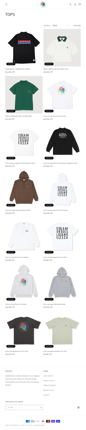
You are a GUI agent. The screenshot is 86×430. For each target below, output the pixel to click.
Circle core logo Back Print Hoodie (15, 304)
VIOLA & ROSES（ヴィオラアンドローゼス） (22, 425)
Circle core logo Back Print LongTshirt (17, 257)
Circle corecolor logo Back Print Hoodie (55, 210)
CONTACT (46, 395)
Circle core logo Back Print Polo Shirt (54, 116)
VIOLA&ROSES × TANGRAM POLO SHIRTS (17, 69)
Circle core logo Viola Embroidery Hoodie (18, 210)
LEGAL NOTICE (48, 376)
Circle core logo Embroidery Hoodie (54, 304)
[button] (6, 4)
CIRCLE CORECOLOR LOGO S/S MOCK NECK (18, 116)
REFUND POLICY (48, 390)
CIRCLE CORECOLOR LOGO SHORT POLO (55, 69)
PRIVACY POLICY (48, 381)
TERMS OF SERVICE (49, 385)
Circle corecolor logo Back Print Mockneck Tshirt (20, 163)
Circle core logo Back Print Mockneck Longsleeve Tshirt (60, 163)
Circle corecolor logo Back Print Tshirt (55, 257)
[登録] (40, 407)
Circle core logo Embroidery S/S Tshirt (55, 351)
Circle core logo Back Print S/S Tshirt (16, 351)
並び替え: (47, 25)
